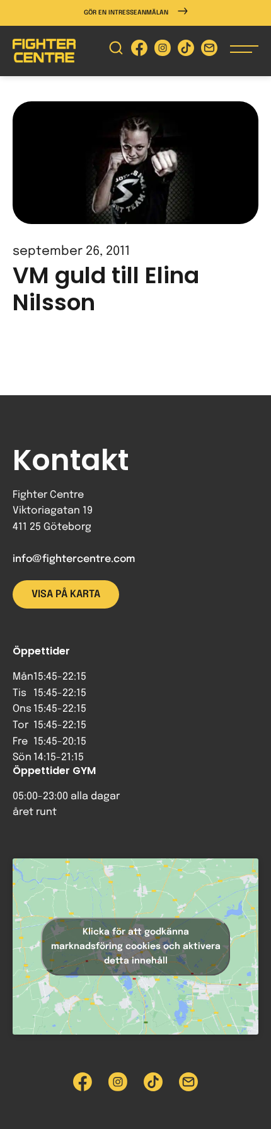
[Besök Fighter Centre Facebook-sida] (139, 51)
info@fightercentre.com (74, 559)
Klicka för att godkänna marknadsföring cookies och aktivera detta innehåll (136, 946)
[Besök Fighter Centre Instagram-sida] (162, 51)
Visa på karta (66, 594)
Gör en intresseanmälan (126, 12)
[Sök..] (116, 51)
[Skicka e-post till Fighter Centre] (209, 51)
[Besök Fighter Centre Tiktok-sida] (186, 51)
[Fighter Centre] (44, 50)
